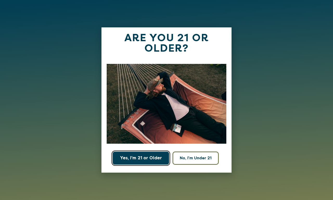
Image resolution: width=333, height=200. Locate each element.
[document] (166, 100)
